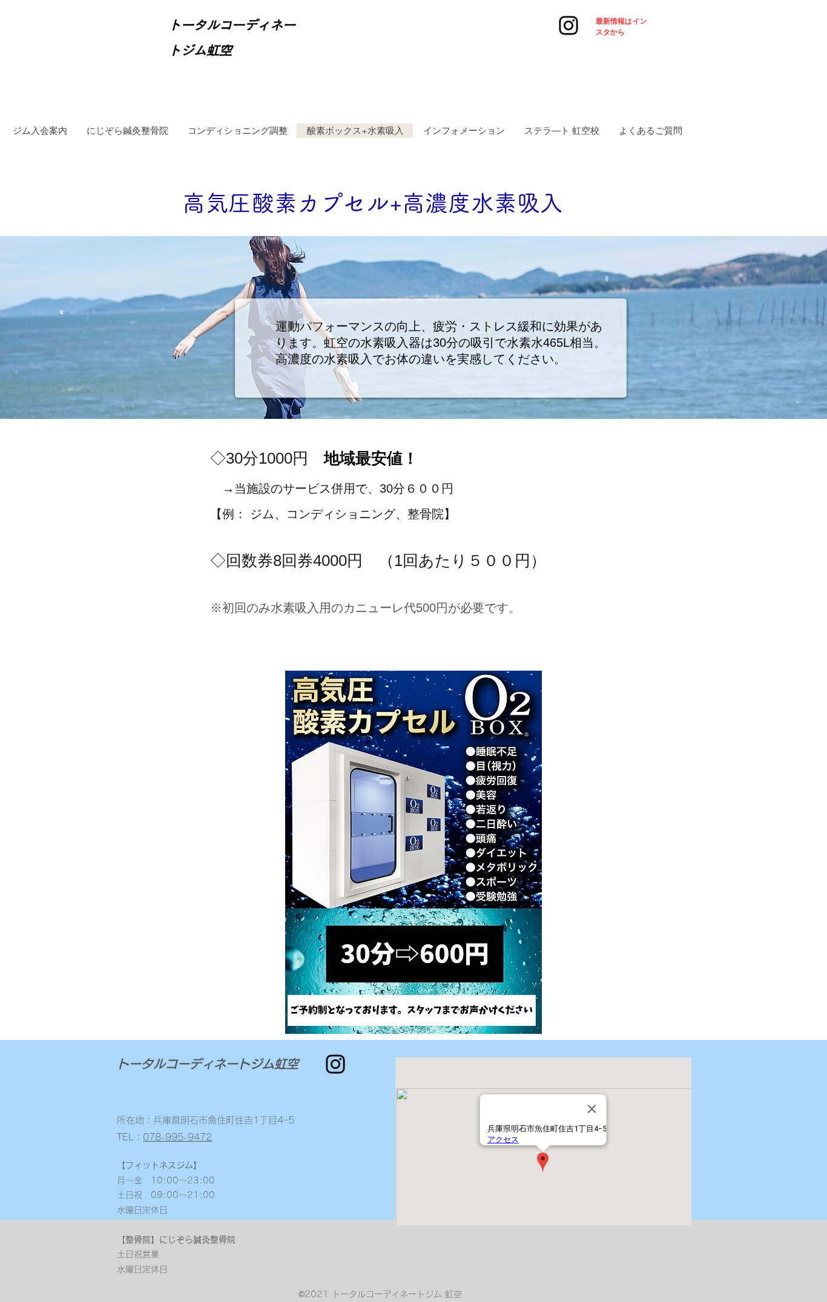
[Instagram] (568, 25)
